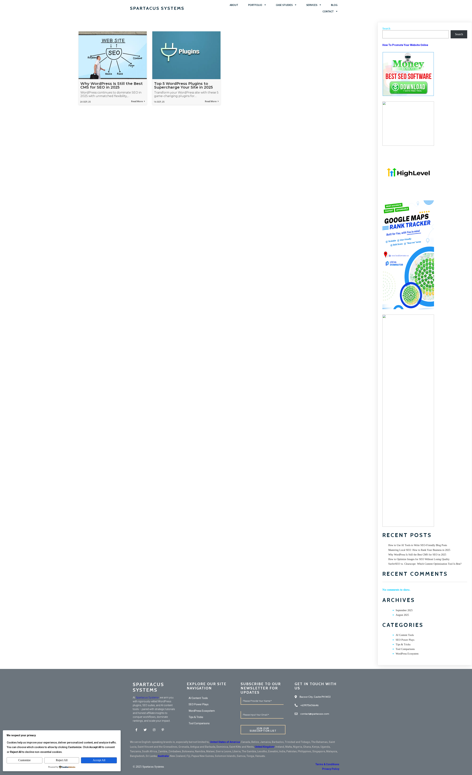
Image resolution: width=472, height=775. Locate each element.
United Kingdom (264, 746)
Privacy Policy (330, 768)
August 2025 (402, 615)
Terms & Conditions (327, 764)
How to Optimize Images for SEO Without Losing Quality (419, 559)
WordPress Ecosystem (407, 653)
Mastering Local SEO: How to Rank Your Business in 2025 (419, 550)
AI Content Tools (405, 635)
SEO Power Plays (405, 639)
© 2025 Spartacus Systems (148, 766)
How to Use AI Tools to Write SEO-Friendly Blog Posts (417, 545)
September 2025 (404, 610)
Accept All (99, 760)
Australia (163, 756)
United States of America (225, 742)
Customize (24, 760)
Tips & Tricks (403, 644)
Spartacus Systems (147, 697)
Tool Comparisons (405, 649)
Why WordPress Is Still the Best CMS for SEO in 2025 (417, 554)
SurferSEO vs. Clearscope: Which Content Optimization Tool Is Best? (424, 563)
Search (386, 28)
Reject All (61, 760)
